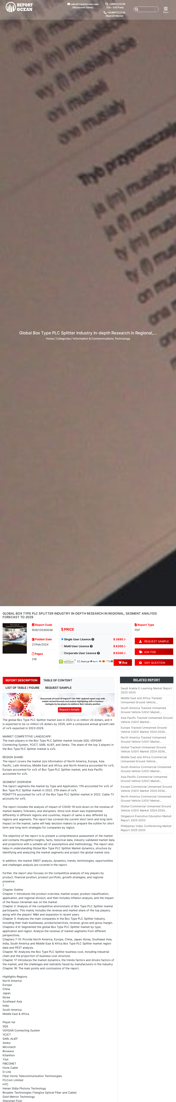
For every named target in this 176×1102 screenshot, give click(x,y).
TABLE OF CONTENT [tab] (57, 680)
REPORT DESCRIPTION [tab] (21, 680)
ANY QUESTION (153, 662)
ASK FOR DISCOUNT (147, 652)
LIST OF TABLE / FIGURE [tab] (22, 687)
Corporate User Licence (80, 653)
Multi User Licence (76, 646)
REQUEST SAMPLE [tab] (58, 687)
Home (50, 338)
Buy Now (123, 663)
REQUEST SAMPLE (155, 641)
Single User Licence (77, 639)
